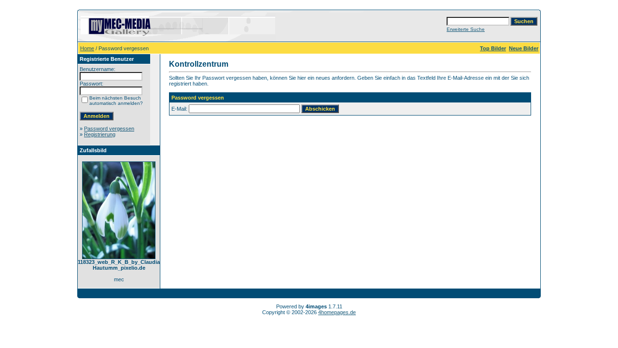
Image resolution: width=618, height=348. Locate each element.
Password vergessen (109, 128)
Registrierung (99, 134)
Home (87, 48)
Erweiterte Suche (466, 29)
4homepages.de (337, 312)
